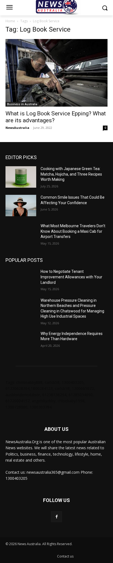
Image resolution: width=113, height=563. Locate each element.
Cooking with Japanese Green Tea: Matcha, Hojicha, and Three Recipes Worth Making (71, 174)
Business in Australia (22, 104)
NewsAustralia (17, 128)
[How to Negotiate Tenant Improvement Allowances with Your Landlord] (20, 279)
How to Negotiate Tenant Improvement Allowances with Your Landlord (71, 276)
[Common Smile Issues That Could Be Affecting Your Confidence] (20, 205)
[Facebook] (56, 516)
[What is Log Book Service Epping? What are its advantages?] (56, 73)
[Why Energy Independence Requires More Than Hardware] (20, 342)
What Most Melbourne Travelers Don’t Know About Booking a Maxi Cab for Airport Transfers (73, 231)
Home (10, 21)
